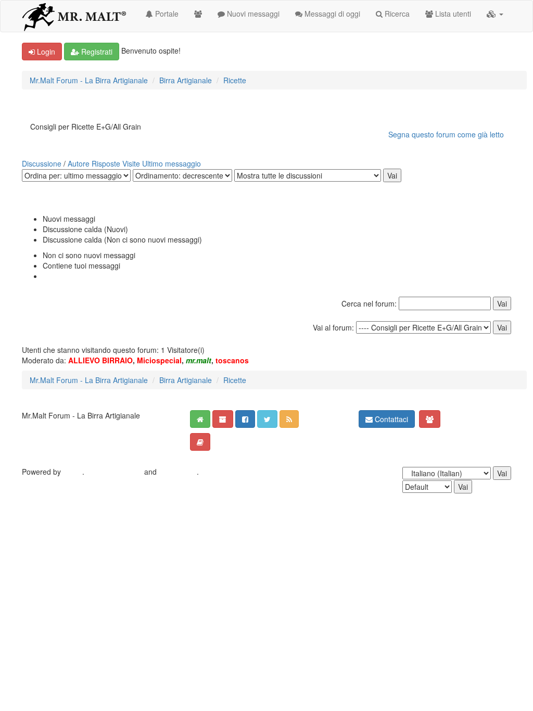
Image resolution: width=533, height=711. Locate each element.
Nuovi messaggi (252, 13)
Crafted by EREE (114, 471)
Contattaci (390, 419)
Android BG (178, 471)
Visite (131, 163)
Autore (79, 163)
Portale (166, 13)
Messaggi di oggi (331, 13)
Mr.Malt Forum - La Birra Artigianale (89, 80)
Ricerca (396, 13)
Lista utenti (452, 13)
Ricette (234, 80)
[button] (495, 14)
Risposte (106, 163)
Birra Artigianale (185, 80)
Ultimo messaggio (171, 163)
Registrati (95, 51)
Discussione (41, 163)
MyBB (72, 471)
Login (45, 51)
